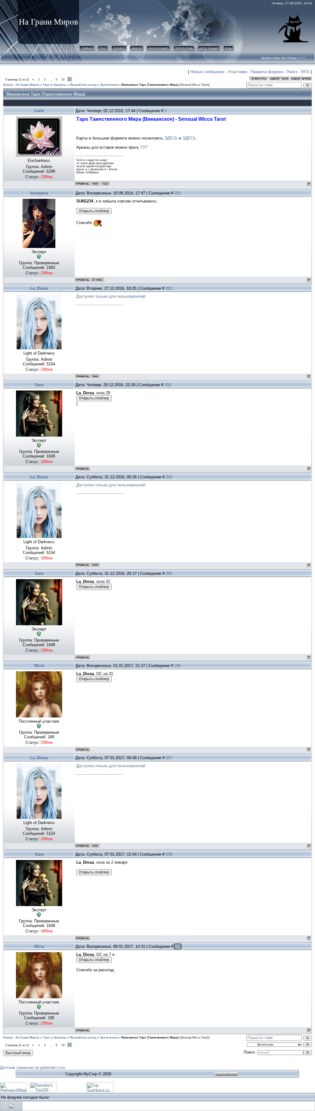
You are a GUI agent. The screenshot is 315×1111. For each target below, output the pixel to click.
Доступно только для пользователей (110, 296)
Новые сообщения (207, 71)
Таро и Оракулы (54, 84)
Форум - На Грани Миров (21, 84)
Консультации (158, 47)
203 (168, 385)
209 (177, 946)
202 (168, 288)
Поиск (291, 71)
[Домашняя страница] (95, 184)
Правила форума (267, 71)
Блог (102, 47)
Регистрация (208, 47)
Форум (137, 47)
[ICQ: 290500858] (105, 184)
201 (177, 193)
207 (169, 758)
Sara (39, 385)
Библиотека (184, 47)
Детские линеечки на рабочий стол (32, 1067)
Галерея (119, 47)
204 (169, 477)
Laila (39, 110)
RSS (302, 58)
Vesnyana (39, 193)
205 (169, 573)
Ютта (39, 665)
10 (63, 79)
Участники (237, 71)
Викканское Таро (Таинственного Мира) (150, 84)
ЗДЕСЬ (171, 138)
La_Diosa (39, 288)
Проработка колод (83, 84)
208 (169, 854)
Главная (87, 47)
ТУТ (144, 147)
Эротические (109, 84)
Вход (228, 47)
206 (177, 665)
